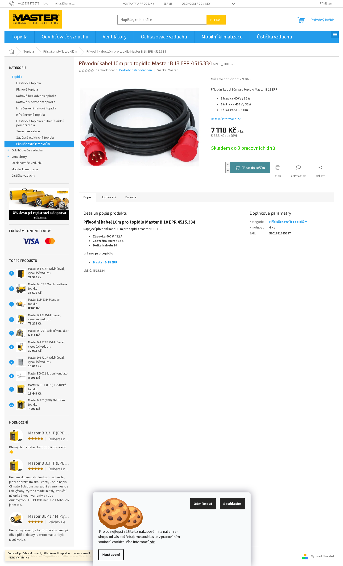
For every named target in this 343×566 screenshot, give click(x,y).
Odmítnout (203, 503)
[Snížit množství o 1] (227, 170)
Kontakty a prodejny (138, 4)
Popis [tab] (87, 197)
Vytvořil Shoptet (322, 556)
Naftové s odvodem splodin (35, 102)
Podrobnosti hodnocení (136, 70)
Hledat (216, 20)
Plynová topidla (27, 89)
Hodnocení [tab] (108, 197)
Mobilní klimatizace (25, 169)
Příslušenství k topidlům (33, 144)
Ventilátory (19, 156)
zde (152, 542)
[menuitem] (19, 37)
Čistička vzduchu (23, 175)
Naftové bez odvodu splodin (36, 96)
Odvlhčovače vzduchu (27, 150)
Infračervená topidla (30, 114)
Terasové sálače (28, 131)
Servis (168, 4)
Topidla (17, 77)
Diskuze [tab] (130, 197)
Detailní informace (223, 119)
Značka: (167, 70)
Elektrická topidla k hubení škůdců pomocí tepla (40, 123)
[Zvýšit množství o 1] (227, 165)
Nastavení (111, 554)
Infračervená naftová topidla (36, 108)
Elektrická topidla (28, 83)
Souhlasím (232, 503)
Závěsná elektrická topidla (35, 137)
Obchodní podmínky (196, 4)
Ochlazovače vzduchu (27, 163)
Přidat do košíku (253, 168)
